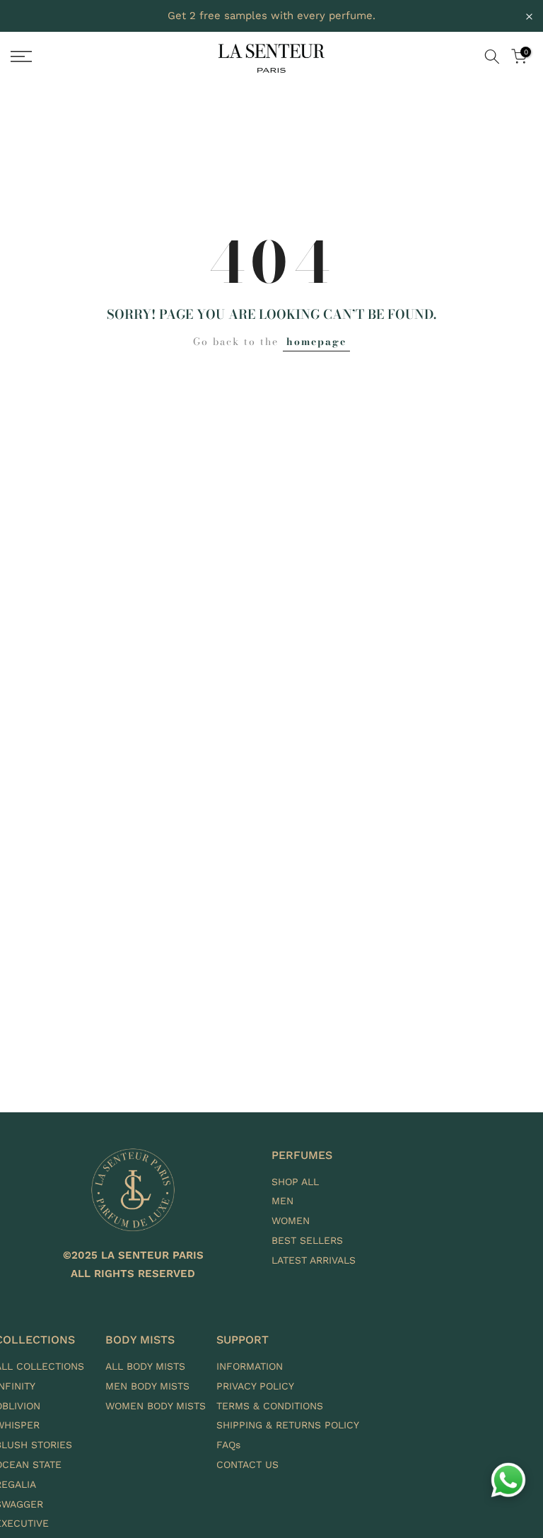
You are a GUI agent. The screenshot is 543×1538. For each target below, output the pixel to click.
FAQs (228, 1444)
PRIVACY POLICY (255, 1386)
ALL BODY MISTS (145, 1366)
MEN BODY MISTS (147, 1386)
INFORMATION (249, 1366)
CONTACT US (247, 1464)
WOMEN (291, 1220)
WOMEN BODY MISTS (155, 1405)
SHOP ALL (295, 1181)
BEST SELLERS (307, 1240)
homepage (316, 341)
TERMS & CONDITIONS (269, 1405)
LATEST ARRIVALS (314, 1260)
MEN (282, 1200)
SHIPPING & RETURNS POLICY (287, 1425)
